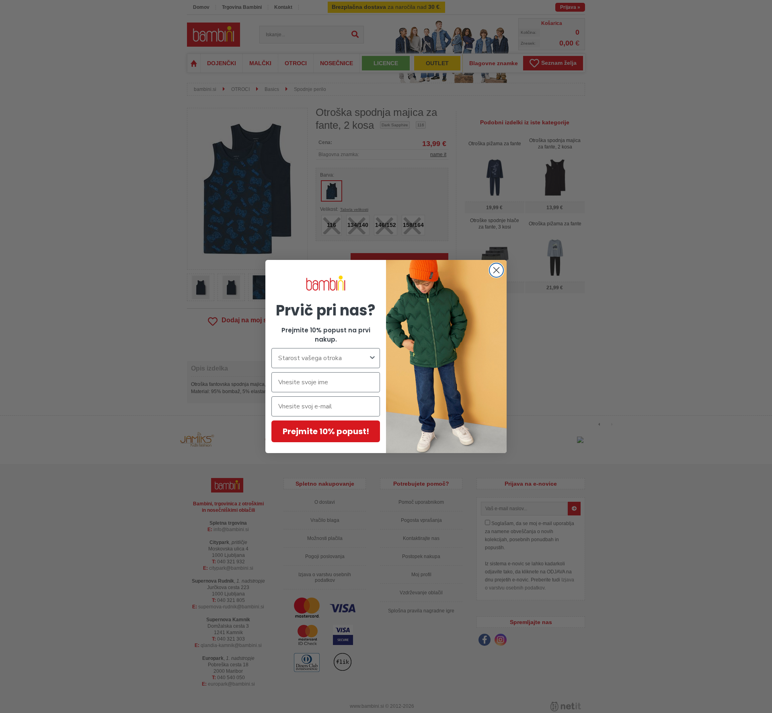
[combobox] (323, 358)
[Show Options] (372, 358)
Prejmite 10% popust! (326, 431)
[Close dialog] (496, 270)
